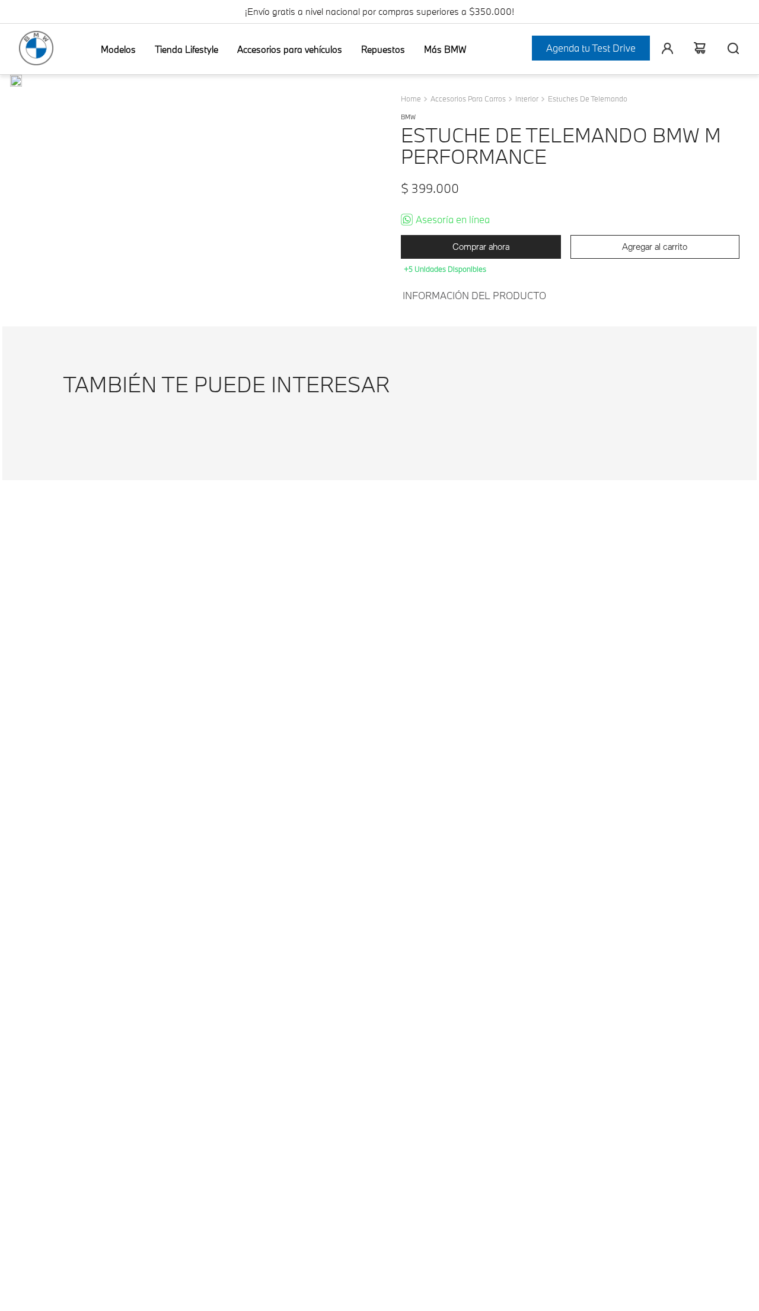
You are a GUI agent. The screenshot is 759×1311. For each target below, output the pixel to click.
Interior (526, 99)
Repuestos (383, 49)
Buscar (728, 48)
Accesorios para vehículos (289, 49)
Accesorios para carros (468, 99)
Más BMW (445, 49)
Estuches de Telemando (587, 99)
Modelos (118, 49)
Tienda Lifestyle (186, 49)
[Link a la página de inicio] (412, 99)
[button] (16, 81)
